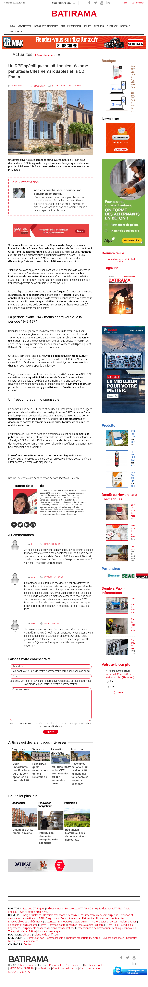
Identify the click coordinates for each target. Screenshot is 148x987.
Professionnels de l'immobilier (93, 928)
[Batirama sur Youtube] (102, 3)
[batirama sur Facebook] (14, 525)
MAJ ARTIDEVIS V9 (19, 971)
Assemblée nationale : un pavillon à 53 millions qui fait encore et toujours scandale (80, 773)
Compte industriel (55, 937)
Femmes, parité (56, 924)
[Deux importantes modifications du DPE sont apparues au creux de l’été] (21, 755)
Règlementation (128, 921)
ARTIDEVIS (15, 968)
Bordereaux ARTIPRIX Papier (114, 908)
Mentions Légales (94, 965)
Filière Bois (111, 924)
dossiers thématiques (49, 931)
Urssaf (113, 921)
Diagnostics (52, 918)
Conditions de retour (90, 968)
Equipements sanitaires (35, 928)
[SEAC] (114, 576)
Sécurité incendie (70, 918)
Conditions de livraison (64, 968)
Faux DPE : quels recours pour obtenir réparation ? (40, 770)
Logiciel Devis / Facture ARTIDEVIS (28, 911)
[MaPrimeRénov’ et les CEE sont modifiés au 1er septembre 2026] (60, 759)
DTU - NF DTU (133, 434)
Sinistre (99, 924)
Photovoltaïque (99, 921)
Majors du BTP (80, 921)
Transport (13, 931)
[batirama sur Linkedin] (27, 525)
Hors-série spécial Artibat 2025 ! (120, 261)
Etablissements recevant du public (98, 915)
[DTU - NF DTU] (117, 437)
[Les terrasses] (117, 552)
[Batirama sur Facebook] (89, 3)
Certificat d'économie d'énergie (60, 915)
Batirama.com (25, 965)
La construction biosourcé (23, 924)
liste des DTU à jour (34, 908)
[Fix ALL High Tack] (117, 458)
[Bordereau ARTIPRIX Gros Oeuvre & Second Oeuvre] (117, 72)
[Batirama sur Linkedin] (108, 3)
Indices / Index (54, 908)
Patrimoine (88, 918)
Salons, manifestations (62, 928)
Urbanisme (102, 918)
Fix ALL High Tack (133, 455)
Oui (111, 681)
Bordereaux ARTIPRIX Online (81, 908)
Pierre (42, 924)
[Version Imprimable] (33, 525)
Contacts (29, 944)
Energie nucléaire (31, 915)
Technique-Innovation (124, 928)
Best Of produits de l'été (135, 510)
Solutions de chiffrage (45, 934)
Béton (32, 931)
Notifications (43, 968)
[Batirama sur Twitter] (95, 3)
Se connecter (30, 941)
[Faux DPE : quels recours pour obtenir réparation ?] (40, 755)
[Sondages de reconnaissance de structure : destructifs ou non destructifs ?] (117, 625)
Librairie (27, 934)
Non (112, 686)
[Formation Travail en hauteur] (117, 646)
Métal (24, 931)
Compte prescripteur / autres (83, 937)
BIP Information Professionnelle (65, 965)
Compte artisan (35, 937)
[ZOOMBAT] (117, 87)
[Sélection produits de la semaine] (117, 532)
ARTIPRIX (29, 968)
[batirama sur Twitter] (20, 525)
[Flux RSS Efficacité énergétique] (59, 55)
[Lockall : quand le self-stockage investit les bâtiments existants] (117, 605)
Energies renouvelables (80, 924)
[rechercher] (74, 2)
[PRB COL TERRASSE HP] (117, 479)
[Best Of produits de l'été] (117, 511)
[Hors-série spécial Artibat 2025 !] (120, 295)
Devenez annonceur (113, 937)
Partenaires (111, 569)
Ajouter (50, 731)
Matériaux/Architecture (57, 921)
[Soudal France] (128, 576)
